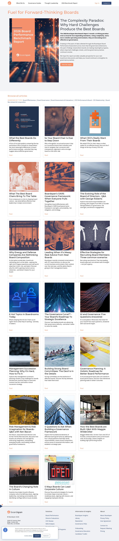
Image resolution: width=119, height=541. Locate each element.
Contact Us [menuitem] (104, 526)
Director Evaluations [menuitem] (52, 518)
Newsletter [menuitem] (79, 521)
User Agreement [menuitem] (105, 521)
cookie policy (31, 531)
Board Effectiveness (29, 100)
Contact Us (106, 3)
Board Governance (43, 100)
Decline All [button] (46, 535)
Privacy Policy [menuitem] (104, 518)
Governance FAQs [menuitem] (81, 524)
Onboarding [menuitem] (79, 528)
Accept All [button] (37, 535)
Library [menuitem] (77, 518)
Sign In (97, 3)
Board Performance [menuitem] (52, 515)
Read (10, 155)
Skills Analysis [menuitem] (50, 524)
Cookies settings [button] (28, 535)
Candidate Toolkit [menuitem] (81, 534)
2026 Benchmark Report (69, 3)
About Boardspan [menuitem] (106, 515)
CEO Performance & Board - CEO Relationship (89, 100)
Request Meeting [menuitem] (106, 528)
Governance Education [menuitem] (82, 531)
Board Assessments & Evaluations (62, 100)
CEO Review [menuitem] (49, 521)
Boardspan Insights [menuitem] (81, 515)
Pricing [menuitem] (102, 531)
